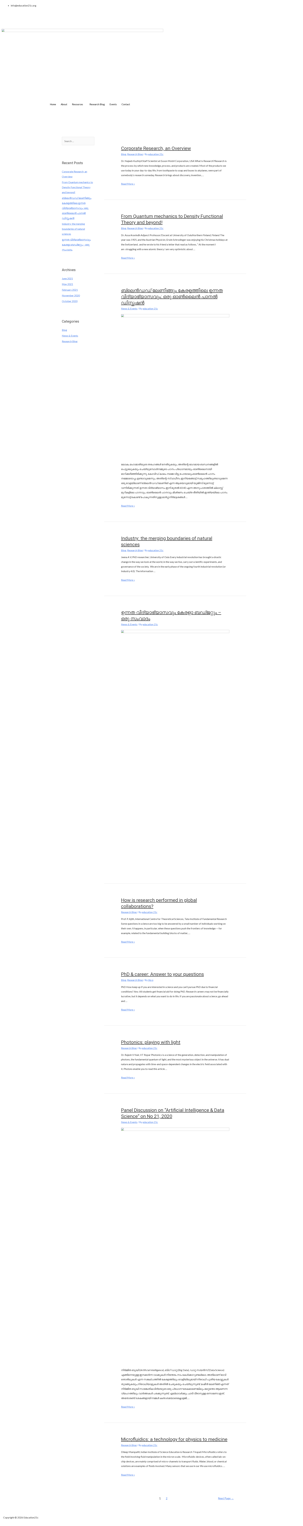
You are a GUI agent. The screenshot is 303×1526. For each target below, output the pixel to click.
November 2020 (71, 295)
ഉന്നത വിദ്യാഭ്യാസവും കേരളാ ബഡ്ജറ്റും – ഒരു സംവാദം (76, 244)
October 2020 (69, 301)
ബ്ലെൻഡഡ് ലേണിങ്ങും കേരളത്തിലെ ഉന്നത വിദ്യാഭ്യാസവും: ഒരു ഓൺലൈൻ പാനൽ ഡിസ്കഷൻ (76, 208)
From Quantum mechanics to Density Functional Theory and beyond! (77, 187)
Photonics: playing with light (150, 1042)
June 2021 (67, 278)
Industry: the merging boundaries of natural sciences (73, 228)
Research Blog (97, 104)
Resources (77, 104)
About (64, 104)
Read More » (128, 183)
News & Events (70, 335)
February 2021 (70, 289)
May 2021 (67, 284)
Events (113, 104)
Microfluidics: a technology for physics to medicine (174, 1439)
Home (53, 104)
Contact (126, 104)
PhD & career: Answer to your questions (162, 974)
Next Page (226, 1498)
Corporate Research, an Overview (156, 148)
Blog (64, 329)
